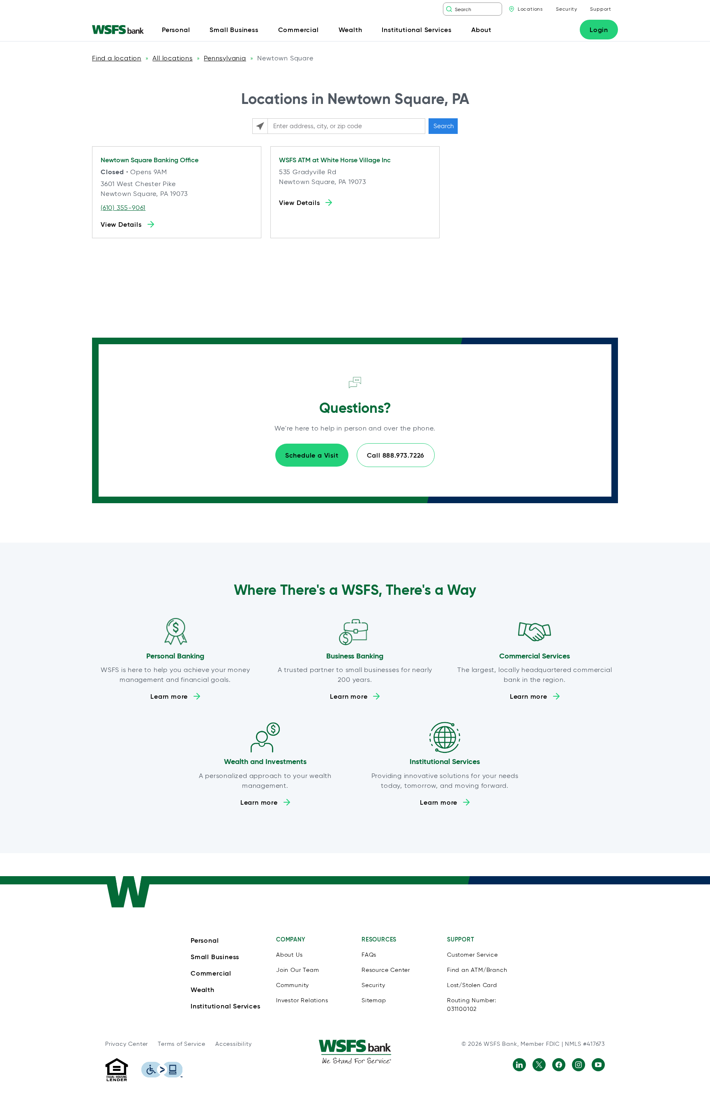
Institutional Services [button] (417, 29)
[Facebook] (558, 1064)
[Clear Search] (497, 9)
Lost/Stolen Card (472, 985)
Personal (205, 940)
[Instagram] (578, 1064)
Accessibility (233, 1043)
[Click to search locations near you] (260, 126)
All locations (172, 58)
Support (600, 9)
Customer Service (472, 954)
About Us (289, 954)
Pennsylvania (225, 58)
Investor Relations (302, 1000)
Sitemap (374, 1000)
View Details (121, 224)
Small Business (215, 957)
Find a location (116, 58)
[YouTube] (598, 1064)
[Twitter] (539, 1064)
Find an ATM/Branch (477, 970)
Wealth (202, 989)
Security (566, 9)
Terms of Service (181, 1043)
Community (292, 985)
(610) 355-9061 (123, 208)
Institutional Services (225, 1006)
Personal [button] (176, 29)
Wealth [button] (350, 29)
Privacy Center (126, 1043)
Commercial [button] (298, 29)
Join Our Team (297, 970)
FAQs (369, 954)
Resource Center (386, 970)
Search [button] (443, 126)
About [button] (481, 29)
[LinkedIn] (519, 1064)
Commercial (211, 973)
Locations (530, 9)
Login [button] (599, 29)
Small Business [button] (234, 29)
